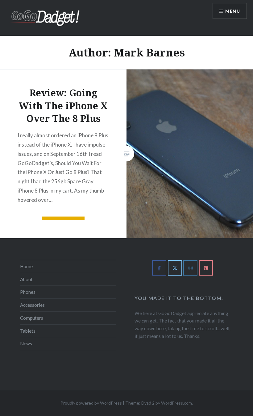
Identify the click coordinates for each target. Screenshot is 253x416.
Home (26, 266)
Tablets (27, 331)
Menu (232, 11)
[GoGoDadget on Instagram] (190, 268)
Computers (31, 318)
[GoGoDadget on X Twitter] (175, 268)
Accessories (32, 305)
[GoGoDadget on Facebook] (159, 268)
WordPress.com (176, 403)
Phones (27, 292)
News (26, 343)
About (26, 279)
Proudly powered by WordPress (91, 403)
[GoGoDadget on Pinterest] (206, 268)
